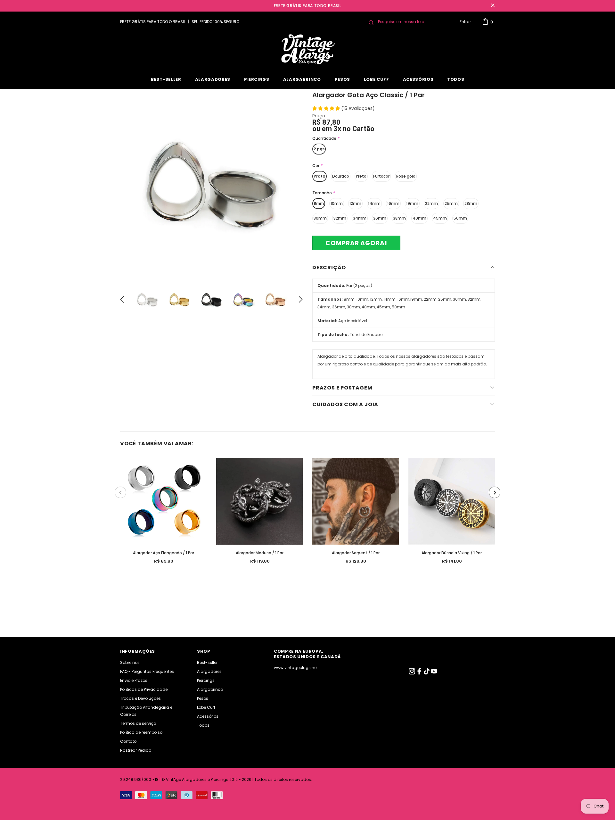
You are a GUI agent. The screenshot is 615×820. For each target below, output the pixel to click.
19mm (412, 203)
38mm (399, 218)
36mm (379, 218)
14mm (374, 203)
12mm (355, 203)
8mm (319, 203)
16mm (393, 203)
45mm (440, 218)
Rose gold (405, 176)
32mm (339, 218)
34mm (359, 218)
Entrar (465, 21)
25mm (451, 203)
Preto (361, 176)
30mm (320, 218)
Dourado (340, 176)
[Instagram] (412, 673)
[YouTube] (434, 673)
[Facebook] (419, 673)
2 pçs (319, 149)
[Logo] (307, 49)
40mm (419, 218)
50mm (460, 218)
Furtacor (381, 176)
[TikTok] (427, 673)
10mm (337, 203)
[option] (211, 183)
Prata (319, 176)
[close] (492, 6)
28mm (470, 203)
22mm (431, 203)
